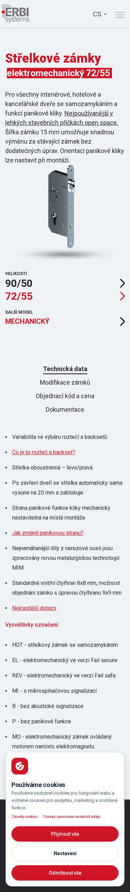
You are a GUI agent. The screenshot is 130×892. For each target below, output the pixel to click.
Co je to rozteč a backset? (43, 452)
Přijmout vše (65, 834)
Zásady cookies (24, 817)
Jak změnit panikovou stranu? (48, 533)
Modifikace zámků (65, 382)
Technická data (65, 368)
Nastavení (65, 853)
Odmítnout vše (65, 873)
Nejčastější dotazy (34, 608)
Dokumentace (65, 409)
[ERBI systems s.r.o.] (15, 14)
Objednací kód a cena (65, 396)
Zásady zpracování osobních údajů (72, 817)
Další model (27, 318)
